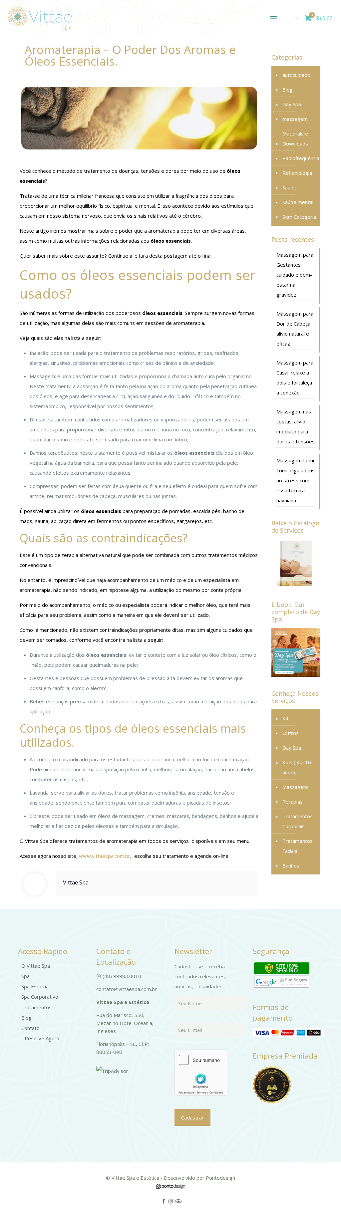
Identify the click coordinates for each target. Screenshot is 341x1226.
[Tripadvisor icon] (177, 1201)
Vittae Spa (76, 882)
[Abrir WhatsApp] (324, 1209)
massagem (295, 119)
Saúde (289, 187)
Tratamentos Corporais (297, 821)
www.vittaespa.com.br (104, 856)
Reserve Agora (42, 1038)
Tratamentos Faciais (297, 846)
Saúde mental (297, 202)
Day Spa (291, 104)
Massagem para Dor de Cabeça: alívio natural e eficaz (294, 328)
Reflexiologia (297, 172)
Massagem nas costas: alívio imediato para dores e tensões (295, 426)
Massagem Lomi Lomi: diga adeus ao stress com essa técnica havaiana (295, 480)
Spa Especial (35, 986)
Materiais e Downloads (295, 138)
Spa (25, 976)
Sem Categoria (299, 216)
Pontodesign (220, 1177)
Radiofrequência (300, 158)
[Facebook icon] (163, 1201)
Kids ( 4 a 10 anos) (296, 767)
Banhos (290, 865)
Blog (287, 89)
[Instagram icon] (170, 1201)
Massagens (295, 787)
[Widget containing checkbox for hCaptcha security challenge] (200, 1073)
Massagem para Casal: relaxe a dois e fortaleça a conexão (294, 377)
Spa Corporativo (39, 996)
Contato (30, 1028)
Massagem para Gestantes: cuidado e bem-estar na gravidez (294, 274)
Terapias (292, 801)
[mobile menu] (273, 18)
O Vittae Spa (35, 965)
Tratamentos (36, 1007)
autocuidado (296, 75)
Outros (290, 733)
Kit (285, 718)
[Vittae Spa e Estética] (40, 18)
